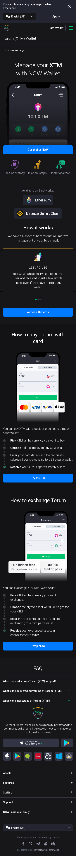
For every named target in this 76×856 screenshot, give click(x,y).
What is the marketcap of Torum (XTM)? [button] (26, 700)
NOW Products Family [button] (16, 812)
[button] (6, 28)
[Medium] (53, 844)
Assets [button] (7, 773)
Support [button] (8, 802)
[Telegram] (38, 844)
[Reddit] (45, 844)
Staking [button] (7, 792)
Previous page (16, 50)
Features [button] (8, 782)
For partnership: (38, 850)
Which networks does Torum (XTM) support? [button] (29, 681)
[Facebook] (23, 844)
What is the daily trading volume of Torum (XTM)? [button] (32, 690)
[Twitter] (30, 843)
